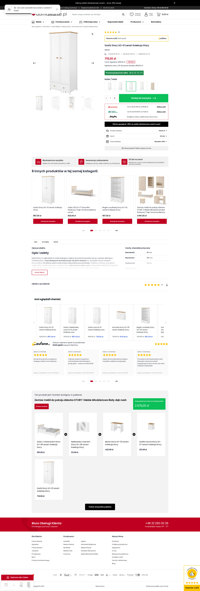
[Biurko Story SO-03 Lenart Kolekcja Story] (117, 427)
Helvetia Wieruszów (88, 551)
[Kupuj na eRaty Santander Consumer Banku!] (112, 107)
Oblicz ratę (161, 107)
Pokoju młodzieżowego (41, 560)
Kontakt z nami (117, 557)
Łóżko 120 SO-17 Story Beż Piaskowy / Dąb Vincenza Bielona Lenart (82, 209)
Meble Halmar (68, 544)
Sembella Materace (88, 544)
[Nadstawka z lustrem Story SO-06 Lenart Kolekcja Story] (83, 427)
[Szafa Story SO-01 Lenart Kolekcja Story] (49, 473)
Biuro (34, 557)
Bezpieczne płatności (120, 554)
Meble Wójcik (86, 548)
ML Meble (66, 548)
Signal (83, 541)
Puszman (66, 554)
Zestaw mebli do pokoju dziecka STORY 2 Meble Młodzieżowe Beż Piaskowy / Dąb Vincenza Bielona (151, 209)
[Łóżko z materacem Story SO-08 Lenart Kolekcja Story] (49, 427)
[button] (34, 322)
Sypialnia (35, 544)
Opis (35, 242)
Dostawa (115, 541)
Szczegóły (45, 242)
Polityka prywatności (119, 544)
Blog (113, 563)
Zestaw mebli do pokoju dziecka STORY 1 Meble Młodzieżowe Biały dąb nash (80, 400)
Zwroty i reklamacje (119, 560)
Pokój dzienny (37, 541)
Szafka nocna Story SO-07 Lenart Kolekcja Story (150, 443)
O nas (114, 551)
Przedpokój (36, 554)
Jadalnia (35, 551)
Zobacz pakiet (41, 406)
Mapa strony (100, 586)
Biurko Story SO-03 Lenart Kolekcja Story (117, 443)
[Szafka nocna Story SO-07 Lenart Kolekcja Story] (151, 427)
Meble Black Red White (89, 554)
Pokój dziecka (37, 548)
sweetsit (66, 541)
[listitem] (48, 322)
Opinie (55, 242)
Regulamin (116, 548)
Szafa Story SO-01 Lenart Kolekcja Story (48, 489)
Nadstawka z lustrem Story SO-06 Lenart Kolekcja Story (80, 444)
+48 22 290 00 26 (162, 8)
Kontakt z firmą (150, 8)
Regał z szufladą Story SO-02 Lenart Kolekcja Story (114, 208)
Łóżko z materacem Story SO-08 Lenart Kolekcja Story (48, 444)
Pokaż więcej (40, 272)
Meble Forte (67, 551)
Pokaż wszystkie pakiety (100, 507)
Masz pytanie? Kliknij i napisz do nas (137, 148)
